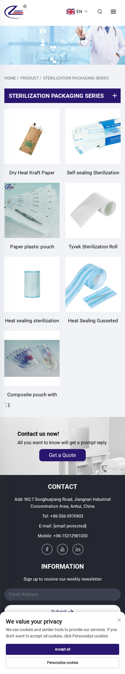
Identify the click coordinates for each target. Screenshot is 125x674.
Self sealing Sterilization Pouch (93, 173)
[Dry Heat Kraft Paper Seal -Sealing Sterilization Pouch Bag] (32, 136)
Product (29, 78)
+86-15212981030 (70, 536)
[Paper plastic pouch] (32, 210)
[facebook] (47, 549)
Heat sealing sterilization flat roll (32, 321)
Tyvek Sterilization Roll (93, 247)
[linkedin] (77, 549)
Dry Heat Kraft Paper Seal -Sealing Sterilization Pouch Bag (32, 173)
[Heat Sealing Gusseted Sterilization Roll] (93, 284)
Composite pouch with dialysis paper (32, 395)
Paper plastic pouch (32, 247)
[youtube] (62, 549)
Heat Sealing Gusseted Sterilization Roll (93, 321)
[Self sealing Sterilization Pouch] (93, 136)
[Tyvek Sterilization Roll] (93, 210)
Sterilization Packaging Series (76, 78)
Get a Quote (62, 455)
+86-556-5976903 (66, 516)
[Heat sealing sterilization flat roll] (32, 284)
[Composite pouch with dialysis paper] (32, 358)
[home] (15, 11)
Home (10, 78)
